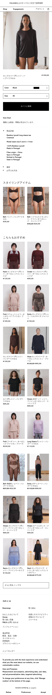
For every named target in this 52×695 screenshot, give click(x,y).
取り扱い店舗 (8, 620)
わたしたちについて (10, 614)
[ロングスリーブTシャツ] (14, 340)
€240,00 (6, 446)
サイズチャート (9, 638)
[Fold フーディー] (14, 425)
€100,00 (6, 361)
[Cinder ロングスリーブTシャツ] (38, 255)
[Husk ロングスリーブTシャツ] (14, 255)
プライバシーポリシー (11, 643)
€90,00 (6, 533)
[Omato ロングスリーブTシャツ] (14, 509)
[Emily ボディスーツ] (38, 467)
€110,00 (31, 446)
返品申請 (6, 633)
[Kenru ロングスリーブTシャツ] (14, 552)
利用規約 (6, 641)
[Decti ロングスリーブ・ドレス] (38, 552)
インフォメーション (10, 627)
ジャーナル (33, 620)
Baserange (7, 608)
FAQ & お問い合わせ (10, 622)
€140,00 (6, 573)
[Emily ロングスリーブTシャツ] (38, 298)
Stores (5, 617)
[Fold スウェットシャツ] (14, 298)
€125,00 (6, 279)
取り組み (32, 608)
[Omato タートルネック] (38, 509)
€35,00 (6, 222)
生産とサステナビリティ (38, 614)
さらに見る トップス (13, 585)
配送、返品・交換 (10, 636)
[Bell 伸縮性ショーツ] (14, 467)
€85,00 (30, 406)
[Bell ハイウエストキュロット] (38, 200)
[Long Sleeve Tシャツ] (38, 425)
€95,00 (30, 279)
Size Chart (7, 118)
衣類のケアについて (36, 617)
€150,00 (31, 321)
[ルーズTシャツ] (14, 382)
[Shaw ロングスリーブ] (38, 340)
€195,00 (6, 321)
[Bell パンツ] (14, 200)
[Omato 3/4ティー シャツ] (38, 382)
